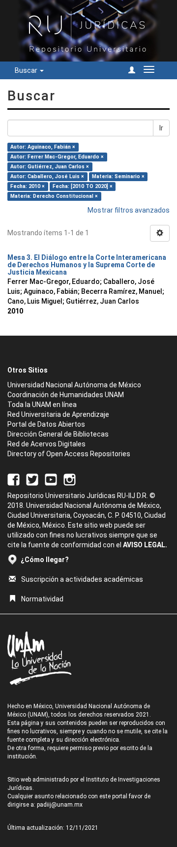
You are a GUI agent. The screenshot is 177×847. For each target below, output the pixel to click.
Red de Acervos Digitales (46, 444)
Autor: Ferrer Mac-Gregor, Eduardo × (57, 157)
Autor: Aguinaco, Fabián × (42, 147)
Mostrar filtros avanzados (129, 210)
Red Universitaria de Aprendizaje (58, 414)
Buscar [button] (27, 70)
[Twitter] (32, 479)
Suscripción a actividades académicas (82, 579)
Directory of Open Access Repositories (68, 454)
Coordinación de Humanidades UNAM (65, 395)
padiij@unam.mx (60, 804)
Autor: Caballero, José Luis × (47, 176)
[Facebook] (13, 479)
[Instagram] (69, 479)
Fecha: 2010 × (27, 186)
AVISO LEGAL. (145, 545)
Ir (161, 128)
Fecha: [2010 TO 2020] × (83, 186)
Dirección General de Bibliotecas (58, 434)
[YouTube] (51, 479)
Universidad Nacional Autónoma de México (74, 385)
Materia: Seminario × (118, 176)
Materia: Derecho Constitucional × (54, 196)
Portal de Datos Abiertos (46, 424)
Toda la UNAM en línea (42, 404)
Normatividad (42, 599)
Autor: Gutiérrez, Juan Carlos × (49, 166)
